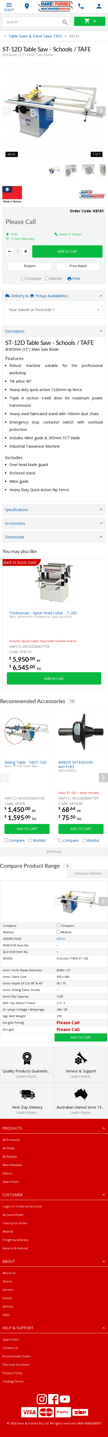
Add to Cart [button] (67, 251)
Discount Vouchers (16, 1364)
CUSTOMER (12, 1194)
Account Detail (13, 1215)
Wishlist (8, 1231)
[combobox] (54, 310)
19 (72, 701)
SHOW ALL (54, 851)
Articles (8, 1306)
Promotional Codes (17, 1356)
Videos (7, 1173)
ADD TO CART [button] (27, 829)
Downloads (14, 536)
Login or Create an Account (22, 1206)
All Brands (10, 1156)
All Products (11, 1140)
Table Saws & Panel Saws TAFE (35, 36)
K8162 (61, 939)
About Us (9, 1273)
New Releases (12, 1165)
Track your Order (15, 1223)
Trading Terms (13, 1381)
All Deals (8, 1148)
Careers (8, 1290)
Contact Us (10, 1348)
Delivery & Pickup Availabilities (39, 295)
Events (7, 1298)
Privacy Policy (12, 1373)
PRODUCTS (12, 1128)
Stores (7, 1281)
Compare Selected (87, 873)
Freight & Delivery (15, 1240)
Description (14, 331)
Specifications (16, 509)
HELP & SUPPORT (18, 1327)
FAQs (6, 1315)
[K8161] (54, 111)
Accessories (15, 523)
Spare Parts (11, 1182)
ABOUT (8, 1261)
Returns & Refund (15, 1248)
